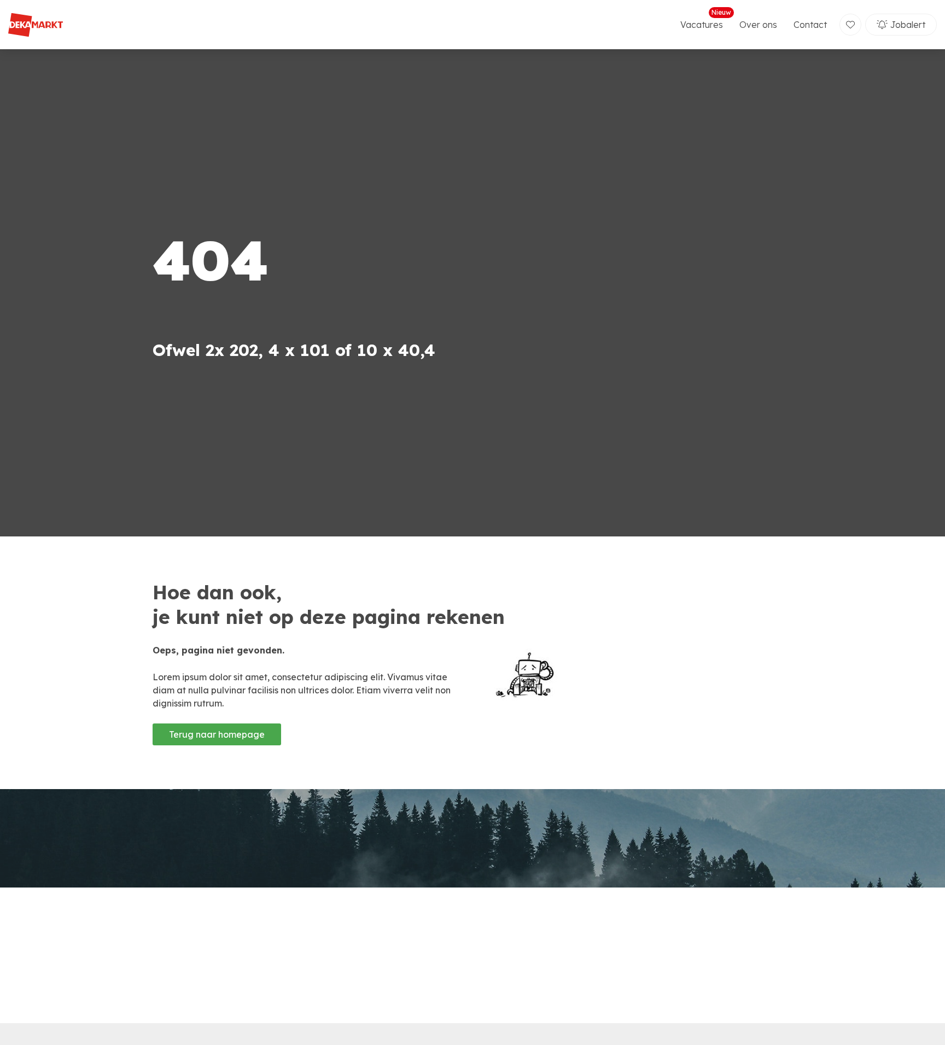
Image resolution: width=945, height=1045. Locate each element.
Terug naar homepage (217, 734)
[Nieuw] (850, 25)
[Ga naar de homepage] (35, 25)
